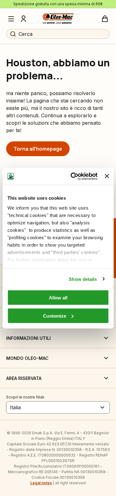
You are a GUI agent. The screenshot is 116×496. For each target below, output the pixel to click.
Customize (54, 315)
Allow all (58, 297)
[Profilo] (23, 19)
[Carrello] (105, 19)
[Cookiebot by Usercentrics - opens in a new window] (72, 176)
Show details (83, 278)
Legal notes (41, 483)
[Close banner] (107, 176)
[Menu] (11, 19)
